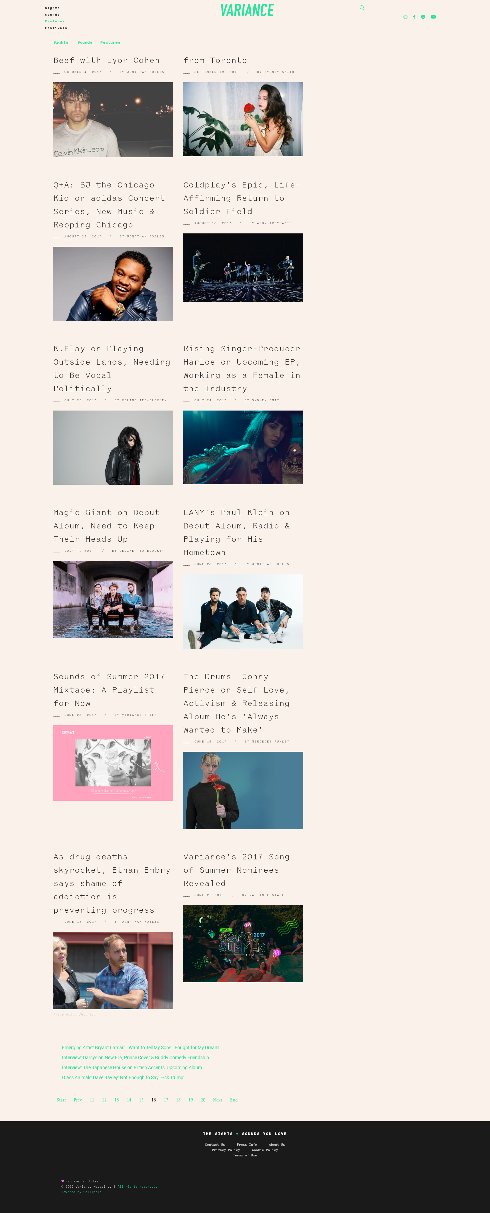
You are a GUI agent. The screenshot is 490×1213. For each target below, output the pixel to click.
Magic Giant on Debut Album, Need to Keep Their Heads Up (106, 526)
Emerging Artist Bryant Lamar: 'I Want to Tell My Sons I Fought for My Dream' (140, 1047)
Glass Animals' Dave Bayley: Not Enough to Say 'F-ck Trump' (122, 1077)
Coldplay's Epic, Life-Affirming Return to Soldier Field (242, 198)
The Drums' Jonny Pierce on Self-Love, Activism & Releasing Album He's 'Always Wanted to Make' (236, 703)
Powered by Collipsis (81, 1192)
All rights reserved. (138, 1186)
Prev (78, 1100)
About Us (277, 1144)
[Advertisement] (378, 116)
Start (61, 1100)
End (234, 1100)
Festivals (56, 28)
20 (203, 1100)
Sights (52, 8)
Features (55, 21)
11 (92, 1100)
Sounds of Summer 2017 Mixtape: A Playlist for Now (109, 690)
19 (190, 1100)
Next (217, 1100)
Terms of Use (245, 1155)
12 (104, 1100)
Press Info (247, 1144)
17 (166, 1100)
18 (178, 1100)
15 (141, 1100)
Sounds (52, 14)
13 (116, 1100)
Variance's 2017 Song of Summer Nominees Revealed (236, 870)
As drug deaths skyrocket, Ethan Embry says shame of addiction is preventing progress (112, 883)
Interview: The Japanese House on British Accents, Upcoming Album (131, 1067)
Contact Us (215, 1144)
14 (129, 1100)
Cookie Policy (265, 1150)
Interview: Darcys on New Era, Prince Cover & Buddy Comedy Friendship (135, 1057)
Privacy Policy (232, 1150)
